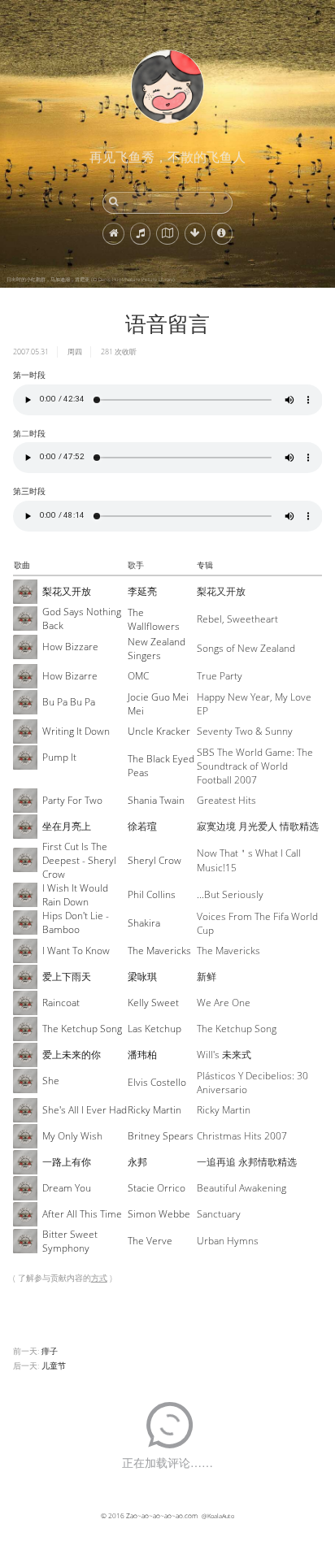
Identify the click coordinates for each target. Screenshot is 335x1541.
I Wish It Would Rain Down (75, 895)
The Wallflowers (154, 619)
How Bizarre (70, 676)
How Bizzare (70, 646)
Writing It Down (76, 731)
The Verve (150, 1241)
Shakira (144, 923)
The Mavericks (159, 950)
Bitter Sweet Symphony (70, 1241)
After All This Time (82, 1214)
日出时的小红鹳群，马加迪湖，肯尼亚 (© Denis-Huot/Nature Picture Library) (91, 279)
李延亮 (142, 591)
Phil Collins (152, 894)
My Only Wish (72, 1136)
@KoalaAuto (218, 1516)
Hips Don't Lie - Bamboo (75, 922)
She (50, 1080)
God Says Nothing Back (81, 618)
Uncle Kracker (159, 731)
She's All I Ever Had (84, 1110)
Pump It (59, 757)
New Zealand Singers (156, 648)
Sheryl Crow (154, 860)
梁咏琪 (142, 976)
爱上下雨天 (66, 976)
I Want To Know (76, 950)
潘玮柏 (142, 1054)
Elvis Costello (157, 1082)
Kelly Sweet (153, 1002)
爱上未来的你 (71, 1054)
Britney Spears (161, 1136)
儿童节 (53, 1365)
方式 (99, 1277)
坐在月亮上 (66, 826)
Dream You (66, 1188)
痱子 (49, 1351)
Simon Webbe (159, 1214)
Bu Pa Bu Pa (68, 702)
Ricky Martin (154, 1110)
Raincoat (61, 1002)
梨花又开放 (66, 591)
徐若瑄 (142, 826)
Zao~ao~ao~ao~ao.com (162, 1515)
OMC (138, 676)
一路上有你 (66, 1162)
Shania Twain (156, 800)
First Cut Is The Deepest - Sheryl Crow (79, 860)
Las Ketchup (154, 1028)
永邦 (137, 1162)
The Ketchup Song (82, 1028)
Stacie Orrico (156, 1188)
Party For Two (72, 800)
